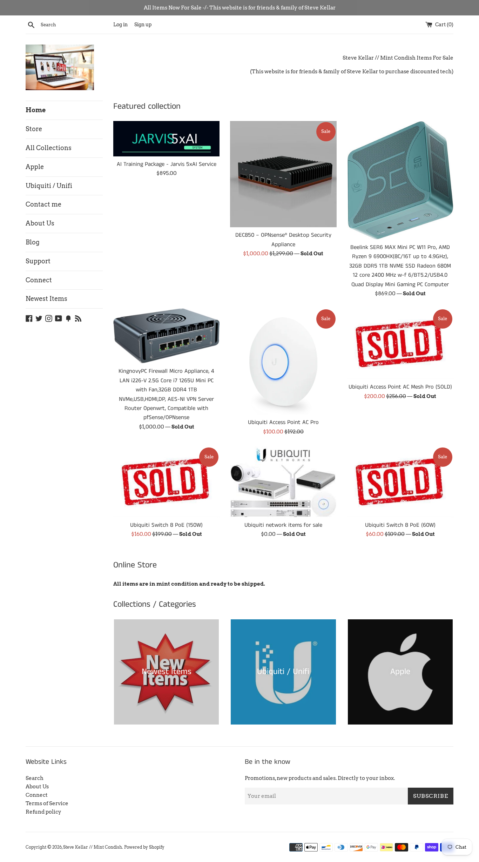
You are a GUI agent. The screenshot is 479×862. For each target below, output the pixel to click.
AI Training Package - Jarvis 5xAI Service (166, 164)
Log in (120, 24)
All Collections (49, 147)
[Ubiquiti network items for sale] (283, 481)
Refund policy (43, 812)
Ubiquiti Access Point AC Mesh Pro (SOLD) (400, 387)
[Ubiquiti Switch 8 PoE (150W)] (166, 481)
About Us (40, 223)
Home (36, 110)
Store (34, 129)
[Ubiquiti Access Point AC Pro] (283, 361)
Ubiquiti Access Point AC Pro (283, 422)
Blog (33, 242)
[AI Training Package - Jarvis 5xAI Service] (166, 138)
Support (38, 261)
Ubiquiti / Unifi (49, 185)
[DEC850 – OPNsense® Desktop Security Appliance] (283, 174)
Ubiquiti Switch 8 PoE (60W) (400, 525)
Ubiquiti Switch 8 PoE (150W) (166, 525)
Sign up (143, 24)
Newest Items (46, 298)
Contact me (43, 204)
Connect (39, 280)
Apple (35, 166)
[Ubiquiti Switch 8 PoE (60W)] (400, 481)
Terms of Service (47, 803)
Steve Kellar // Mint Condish (92, 847)
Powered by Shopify (144, 847)
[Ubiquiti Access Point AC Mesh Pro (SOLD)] (400, 343)
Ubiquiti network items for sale (283, 525)
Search (34, 778)
